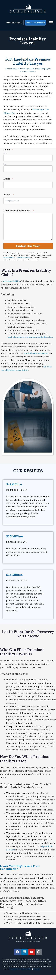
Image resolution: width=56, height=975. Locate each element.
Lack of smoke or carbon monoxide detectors (30, 337)
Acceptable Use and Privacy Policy (21, 969)
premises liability (11, 281)
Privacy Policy (8, 257)
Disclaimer (36, 969)
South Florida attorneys (36, 353)
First (5, 153)
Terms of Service (23, 257)
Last (5, 164)
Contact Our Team (28, 246)
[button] (51, 22)
